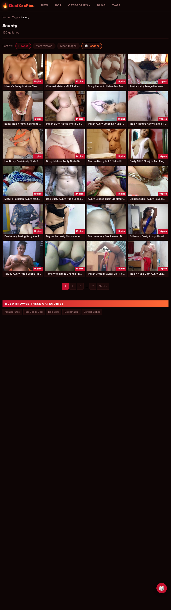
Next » (103, 286)
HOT (58, 5)
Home (6, 17)
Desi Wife (53, 311)
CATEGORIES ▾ (79, 5)
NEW (44, 5)
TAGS (116, 5)
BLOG (101, 5)
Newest (23, 45)
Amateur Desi (12, 311)
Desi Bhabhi (71, 311)
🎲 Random (91, 45)
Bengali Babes (92, 311)
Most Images (68, 45)
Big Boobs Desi (34, 311)
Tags (15, 17)
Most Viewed (44, 45)
